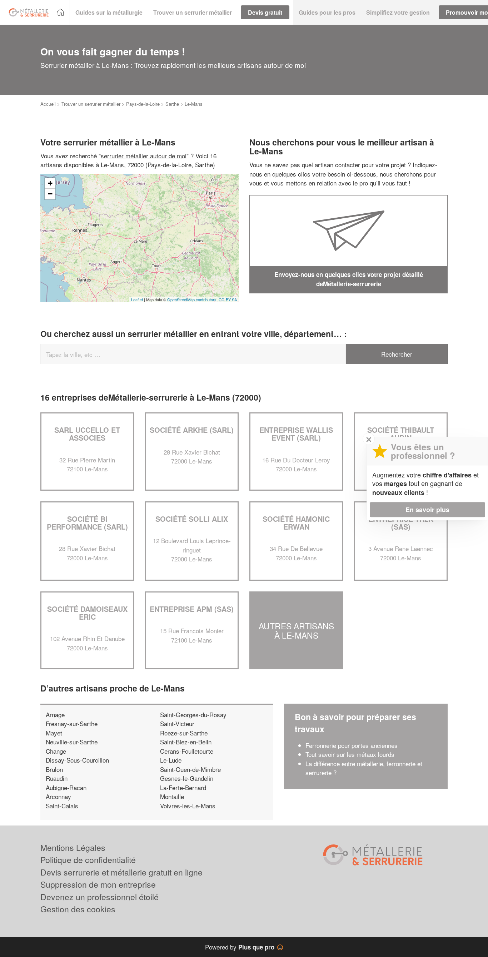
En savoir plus (427, 509)
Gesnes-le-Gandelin (186, 778)
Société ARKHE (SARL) (192, 430)
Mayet (54, 732)
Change (56, 751)
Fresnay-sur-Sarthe (72, 723)
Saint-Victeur (177, 723)
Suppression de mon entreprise (98, 884)
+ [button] (50, 183)
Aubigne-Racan (66, 787)
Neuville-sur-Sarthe (72, 741)
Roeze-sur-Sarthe (184, 732)
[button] (109, 12)
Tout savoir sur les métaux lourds (349, 754)
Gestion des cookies (77, 909)
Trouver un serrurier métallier (90, 103)
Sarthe (172, 103)
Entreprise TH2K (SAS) (400, 523)
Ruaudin (57, 778)
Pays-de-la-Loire (143, 103)
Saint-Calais (62, 805)
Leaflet (137, 299)
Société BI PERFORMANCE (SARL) (87, 523)
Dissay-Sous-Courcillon (77, 759)
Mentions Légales (72, 847)
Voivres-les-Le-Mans (187, 805)
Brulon (54, 769)
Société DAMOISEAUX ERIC (87, 613)
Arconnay (58, 796)
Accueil (48, 103)
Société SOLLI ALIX (191, 519)
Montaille (172, 796)
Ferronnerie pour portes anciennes (351, 745)
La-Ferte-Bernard (183, 787)
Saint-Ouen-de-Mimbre (190, 769)
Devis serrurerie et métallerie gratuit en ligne (121, 872)
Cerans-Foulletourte (186, 751)
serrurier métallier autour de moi (143, 155)
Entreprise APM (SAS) (192, 609)
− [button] (50, 193)
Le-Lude (170, 759)
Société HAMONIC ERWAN (296, 523)
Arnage (55, 714)
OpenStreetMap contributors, (193, 299)
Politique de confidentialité (88, 860)
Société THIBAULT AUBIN (400, 434)
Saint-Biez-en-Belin (185, 741)
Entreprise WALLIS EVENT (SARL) (296, 434)
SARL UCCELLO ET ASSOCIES (87, 434)
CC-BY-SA (228, 299)
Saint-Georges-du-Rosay (193, 714)
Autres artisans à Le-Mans (296, 630)
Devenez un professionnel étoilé (99, 897)
